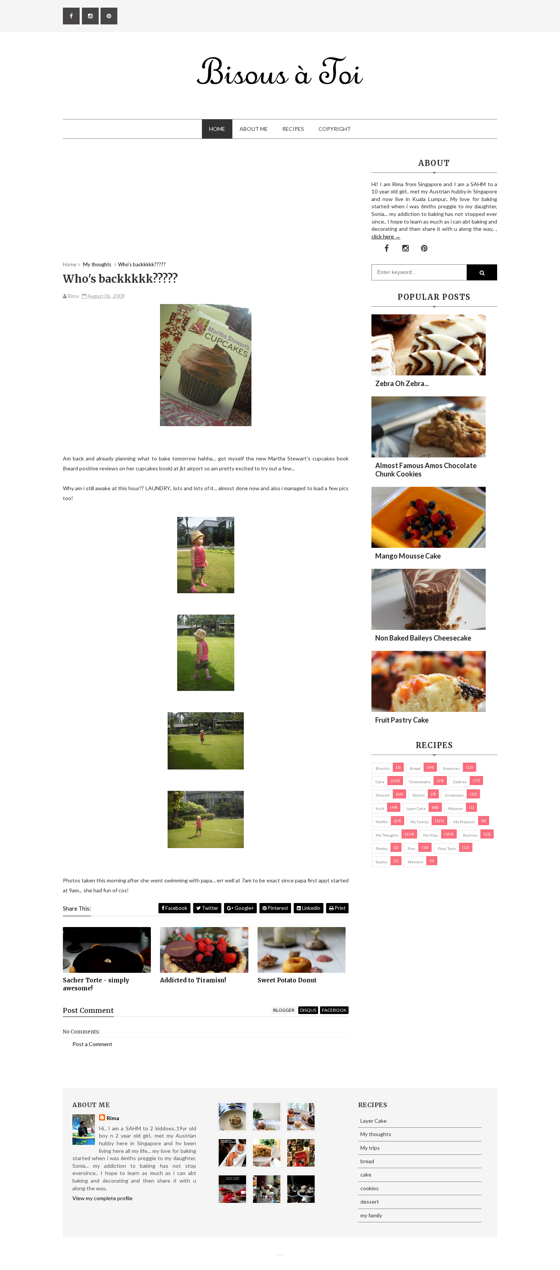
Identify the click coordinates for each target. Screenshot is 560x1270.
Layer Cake (416, 808)
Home (217, 129)
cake (380, 781)
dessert (383, 795)
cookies (460, 781)
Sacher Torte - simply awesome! (96, 984)
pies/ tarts (447, 848)
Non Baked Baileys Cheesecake (423, 638)
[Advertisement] (206, 207)
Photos (381, 848)
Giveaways (454, 795)
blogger (283, 1010)
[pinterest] (109, 16)
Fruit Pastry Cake (402, 720)
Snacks (381, 862)
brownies (451, 768)
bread (415, 768)
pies (411, 848)
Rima (113, 1118)
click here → (385, 236)
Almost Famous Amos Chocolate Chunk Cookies (426, 469)
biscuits (383, 768)
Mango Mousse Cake (408, 556)
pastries (470, 835)
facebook (334, 1010)
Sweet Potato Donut (287, 980)
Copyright (334, 129)
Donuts (418, 795)
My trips (430, 835)
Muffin (382, 821)
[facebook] (71, 16)
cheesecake (419, 781)
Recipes (293, 129)
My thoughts (387, 835)
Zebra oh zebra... (402, 383)
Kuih (380, 808)
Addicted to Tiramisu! (193, 980)
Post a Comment (92, 1044)
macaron (455, 808)
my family (419, 821)
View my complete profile (102, 1198)
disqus (308, 1010)
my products (464, 821)
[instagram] (90, 16)
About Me (254, 129)
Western (415, 862)
